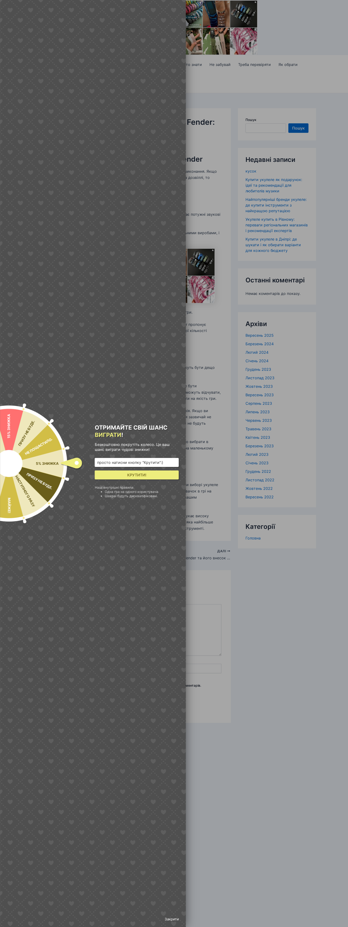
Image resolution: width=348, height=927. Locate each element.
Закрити (172, 919)
